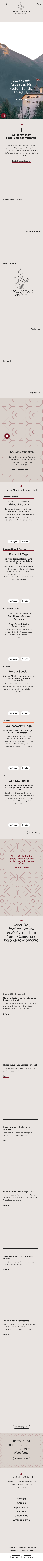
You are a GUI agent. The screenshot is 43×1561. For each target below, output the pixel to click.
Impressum (22, 1547)
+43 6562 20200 (21, 1487)
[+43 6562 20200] (39, 3)
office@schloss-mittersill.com (21, 1484)
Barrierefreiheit (13, 1551)
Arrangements (21, 1519)
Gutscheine (21, 1515)
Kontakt (21, 1498)
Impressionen (21, 1507)
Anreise (21, 1502)
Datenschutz (32, 1547)
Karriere (21, 1511)
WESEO (30, 1551)
